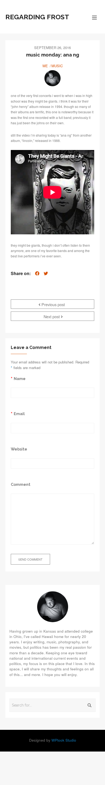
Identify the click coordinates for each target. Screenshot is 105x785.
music (57, 65)
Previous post (52, 304)
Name (20, 378)
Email (19, 413)
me (45, 65)
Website (19, 449)
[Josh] (52, 78)
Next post (52, 316)
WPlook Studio (63, 740)
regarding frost (37, 17)
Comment (20, 484)
